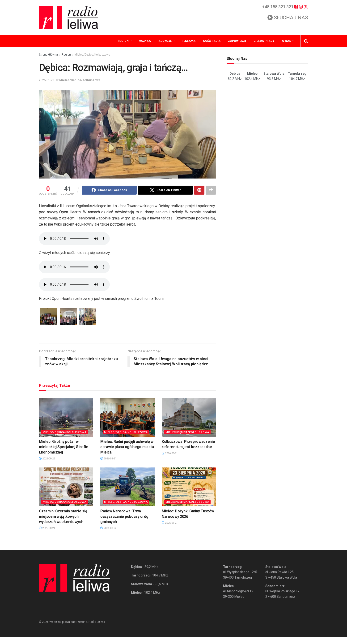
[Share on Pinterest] (199, 190)
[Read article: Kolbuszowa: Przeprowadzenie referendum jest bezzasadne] (189, 417)
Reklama (188, 41)
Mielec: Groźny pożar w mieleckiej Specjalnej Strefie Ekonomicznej (63, 446)
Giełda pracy (264, 41)
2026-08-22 (48, 458)
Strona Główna (48, 54)
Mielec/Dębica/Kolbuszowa (92, 54)
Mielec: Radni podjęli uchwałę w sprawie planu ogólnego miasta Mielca (127, 446)
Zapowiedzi (237, 41)
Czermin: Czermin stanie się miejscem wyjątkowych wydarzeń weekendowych (63, 516)
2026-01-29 (46, 80)
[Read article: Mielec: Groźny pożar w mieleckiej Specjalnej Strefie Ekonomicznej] (66, 417)
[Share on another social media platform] (211, 190)
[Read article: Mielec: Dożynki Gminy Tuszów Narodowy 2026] (189, 486)
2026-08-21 (109, 458)
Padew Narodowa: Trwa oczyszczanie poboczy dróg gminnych (124, 516)
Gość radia (211, 41)
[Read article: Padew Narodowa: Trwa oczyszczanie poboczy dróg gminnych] (127, 486)
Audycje (165, 41)
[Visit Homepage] (68, 17)
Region (123, 41)
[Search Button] (306, 41)
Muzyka (145, 41)
